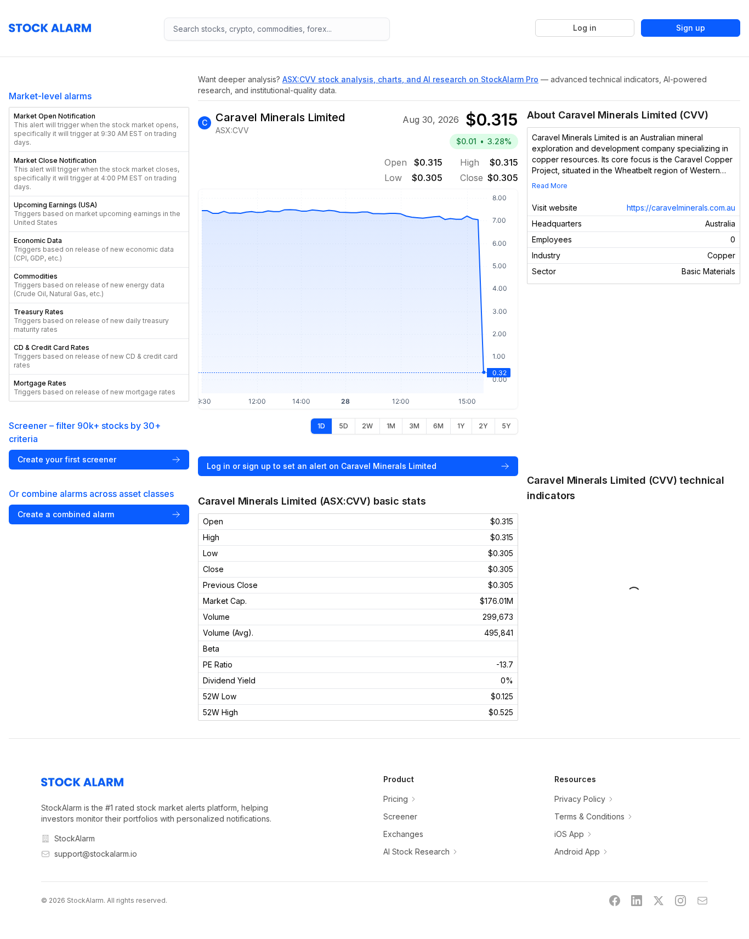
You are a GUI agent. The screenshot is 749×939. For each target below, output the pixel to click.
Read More (550, 186)
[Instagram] (680, 900)
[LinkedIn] (636, 900)
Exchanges (403, 834)
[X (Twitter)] (658, 900)
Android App (577, 851)
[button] (99, 129)
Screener (400, 816)
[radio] (321, 426)
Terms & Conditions (589, 816)
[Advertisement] (633, 378)
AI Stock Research (416, 851)
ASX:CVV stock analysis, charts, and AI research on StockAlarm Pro (410, 79)
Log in (585, 27)
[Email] (702, 900)
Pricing (395, 799)
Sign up (690, 27)
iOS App (569, 834)
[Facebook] (614, 900)
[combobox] (277, 29)
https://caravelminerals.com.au (681, 207)
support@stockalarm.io (95, 853)
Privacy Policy (579, 799)
